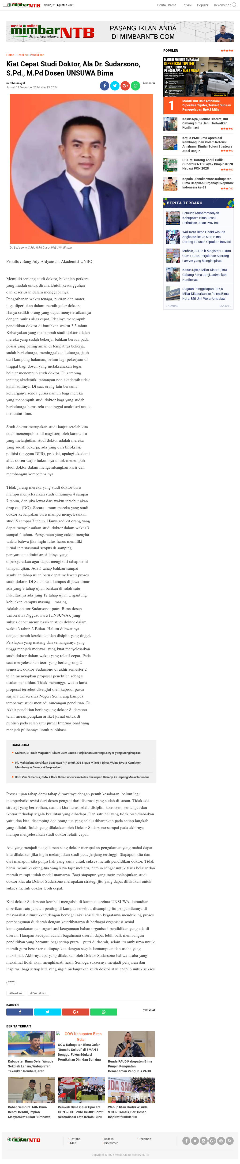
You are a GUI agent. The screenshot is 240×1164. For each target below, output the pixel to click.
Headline (22, 55)
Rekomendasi (224, 5)
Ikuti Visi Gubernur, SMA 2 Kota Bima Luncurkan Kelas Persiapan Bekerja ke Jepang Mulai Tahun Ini (82, 777)
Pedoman (145, 1139)
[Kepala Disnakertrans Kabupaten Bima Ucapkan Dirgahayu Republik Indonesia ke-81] (170, 183)
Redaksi (109, 1139)
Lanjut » (225, 305)
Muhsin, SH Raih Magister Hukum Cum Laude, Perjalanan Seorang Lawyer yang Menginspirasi (78, 753)
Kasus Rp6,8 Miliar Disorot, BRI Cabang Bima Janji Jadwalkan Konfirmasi (205, 123)
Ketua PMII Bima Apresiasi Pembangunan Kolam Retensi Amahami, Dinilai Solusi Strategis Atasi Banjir (207, 144)
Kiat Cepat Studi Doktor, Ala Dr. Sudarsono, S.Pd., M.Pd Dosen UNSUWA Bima (73, 68)
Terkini (186, 5)
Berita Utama (166, 5)
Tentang (75, 1139)
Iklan (73, 1143)
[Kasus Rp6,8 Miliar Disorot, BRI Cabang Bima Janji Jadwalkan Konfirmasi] (170, 123)
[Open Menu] (6, 5)
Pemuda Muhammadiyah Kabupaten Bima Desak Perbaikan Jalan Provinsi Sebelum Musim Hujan (200, 218)
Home (10, 55)
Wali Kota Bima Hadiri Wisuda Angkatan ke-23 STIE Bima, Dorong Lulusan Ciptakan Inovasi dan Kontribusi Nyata (206, 237)
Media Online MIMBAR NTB (132, 1155)
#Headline (15, 993)
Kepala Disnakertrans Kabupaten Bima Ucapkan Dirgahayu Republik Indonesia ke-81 (207, 183)
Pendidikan (37, 55)
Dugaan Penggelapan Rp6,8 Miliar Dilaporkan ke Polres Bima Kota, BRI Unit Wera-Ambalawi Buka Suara (205, 293)
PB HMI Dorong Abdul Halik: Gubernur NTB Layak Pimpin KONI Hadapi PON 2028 (207, 164)
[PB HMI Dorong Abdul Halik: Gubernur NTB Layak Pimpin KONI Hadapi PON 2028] (170, 164)
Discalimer (111, 1143)
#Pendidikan (38, 993)
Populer (202, 5)
